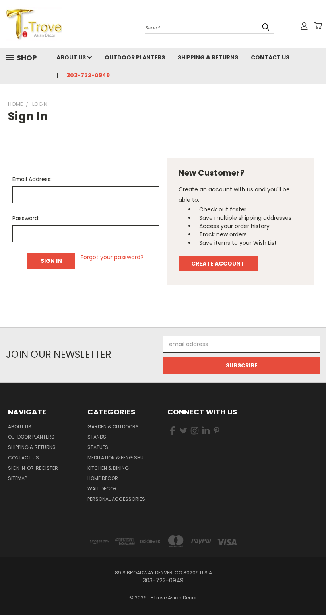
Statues (97, 447)
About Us (71, 57)
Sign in (17, 468)
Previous (314, 590)
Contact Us (270, 57)
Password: (25, 218)
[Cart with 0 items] (318, 26)
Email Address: (32, 179)
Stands (96, 436)
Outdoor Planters (135, 57)
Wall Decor (102, 488)
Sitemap (17, 478)
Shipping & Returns (208, 57)
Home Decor (102, 478)
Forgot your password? (112, 257)
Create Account (217, 263)
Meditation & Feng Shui (116, 457)
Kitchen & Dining (108, 468)
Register (47, 468)
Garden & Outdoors (113, 426)
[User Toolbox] (304, 26)
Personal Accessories (116, 499)
